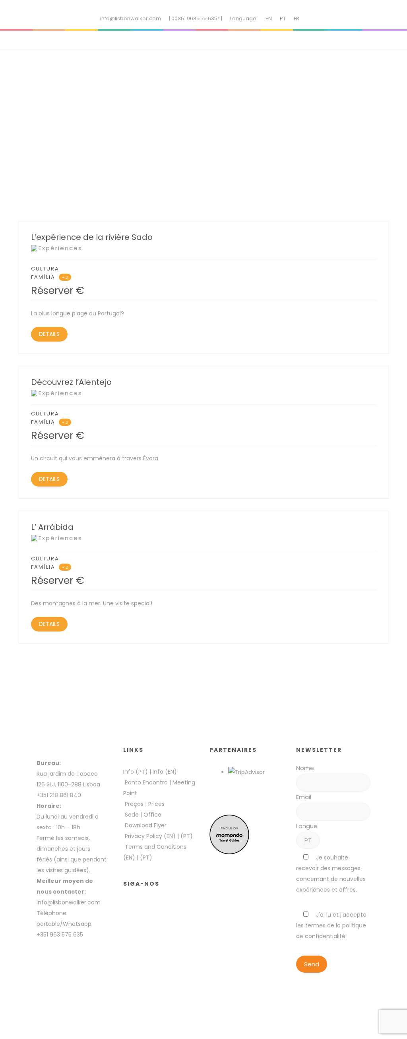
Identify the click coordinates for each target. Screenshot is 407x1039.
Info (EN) (165, 772)
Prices (156, 804)
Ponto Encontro (146, 782)
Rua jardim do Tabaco (67, 774)
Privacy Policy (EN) (150, 836)
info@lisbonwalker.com (130, 18)
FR (296, 18)
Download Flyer (146, 825)
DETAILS (49, 334)
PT (283, 18)
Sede (132, 815)
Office (152, 815)
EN (269, 18)
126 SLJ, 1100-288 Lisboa (68, 784)
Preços (134, 804)
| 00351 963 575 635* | (195, 18)
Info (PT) (135, 772)
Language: (244, 18)
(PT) (186, 836)
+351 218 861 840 (59, 795)
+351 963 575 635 (61, 935)
